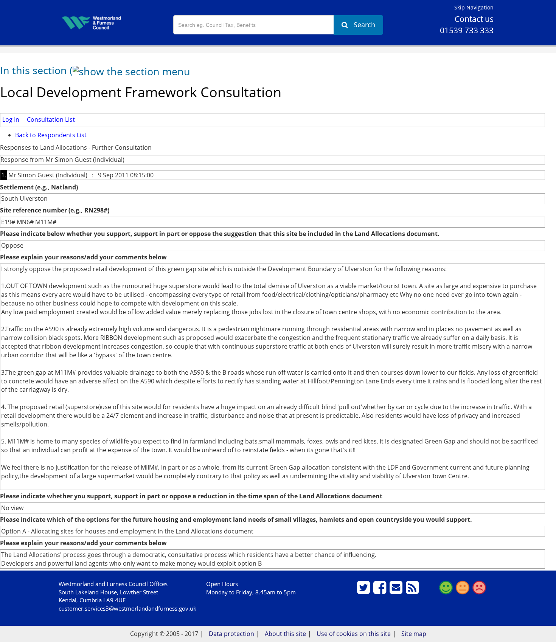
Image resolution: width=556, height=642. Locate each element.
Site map (413, 634)
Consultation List (51, 119)
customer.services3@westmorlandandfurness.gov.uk (127, 608)
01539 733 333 (467, 30)
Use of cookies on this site (354, 634)
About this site (285, 634)
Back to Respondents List (51, 135)
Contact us (474, 19)
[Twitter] (364, 590)
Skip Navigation (474, 7)
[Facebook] (380, 590)
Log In (10, 119)
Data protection (231, 634)
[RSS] (413, 590)
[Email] (397, 590)
